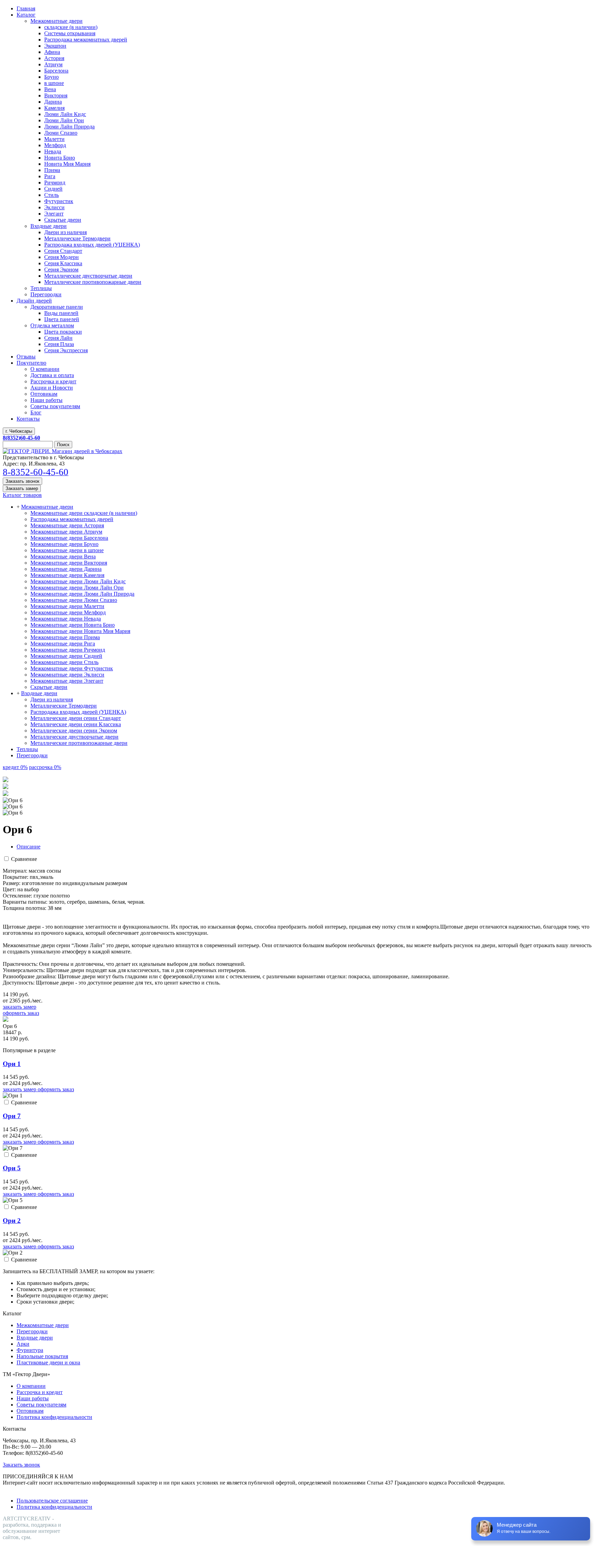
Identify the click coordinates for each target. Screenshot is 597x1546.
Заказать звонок (22, 481)
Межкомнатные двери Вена (63, 556)
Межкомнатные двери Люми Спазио (73, 600)
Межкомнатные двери (47, 507)
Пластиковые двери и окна (48, 1362)
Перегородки (32, 755)
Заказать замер (22, 488)
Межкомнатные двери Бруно (64, 544)
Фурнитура (30, 1350)
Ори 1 (12, 1063)
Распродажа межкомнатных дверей (71, 519)
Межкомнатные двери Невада (65, 619)
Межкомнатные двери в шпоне (67, 550)
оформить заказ (21, 1013)
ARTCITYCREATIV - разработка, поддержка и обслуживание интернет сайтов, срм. (32, 1528)
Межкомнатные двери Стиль (64, 662)
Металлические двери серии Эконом (73, 730)
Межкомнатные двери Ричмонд (67, 650)
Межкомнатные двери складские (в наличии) (83, 513)
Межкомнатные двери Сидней (66, 656)
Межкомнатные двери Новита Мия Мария (80, 631)
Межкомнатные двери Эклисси (67, 675)
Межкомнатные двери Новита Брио (72, 625)
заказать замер (19, 1007)
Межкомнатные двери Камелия (67, 575)
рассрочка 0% (45, 767)
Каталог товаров (22, 495)
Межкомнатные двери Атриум (66, 532)
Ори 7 (12, 1116)
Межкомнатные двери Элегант (66, 681)
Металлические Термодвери (63, 706)
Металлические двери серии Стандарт (75, 718)
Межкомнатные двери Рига (62, 643)
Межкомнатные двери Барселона (69, 538)
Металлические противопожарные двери (78, 743)
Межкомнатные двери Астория (67, 525)
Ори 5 (12, 1168)
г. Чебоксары (19, 431)
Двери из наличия (51, 699)
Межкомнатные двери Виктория (68, 563)
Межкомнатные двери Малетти (67, 606)
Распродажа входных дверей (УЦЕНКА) (78, 712)
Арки (23, 1344)
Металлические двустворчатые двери (74, 737)
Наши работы (33, 1398)
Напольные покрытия (42, 1356)
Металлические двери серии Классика (75, 724)
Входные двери (39, 693)
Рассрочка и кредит (40, 1392)
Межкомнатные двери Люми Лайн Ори (77, 587)
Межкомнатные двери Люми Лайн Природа (82, 594)
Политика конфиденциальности (54, 1417)
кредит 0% (15, 767)
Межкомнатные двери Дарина (66, 569)
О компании (31, 1386)
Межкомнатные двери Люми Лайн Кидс (78, 581)
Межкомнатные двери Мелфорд (68, 612)
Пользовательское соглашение (52, 1501)
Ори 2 (12, 1220)
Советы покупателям (41, 1405)
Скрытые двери (48, 687)
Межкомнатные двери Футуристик (71, 668)
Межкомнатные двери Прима (65, 637)
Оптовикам (30, 1411)
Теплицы (27, 749)
